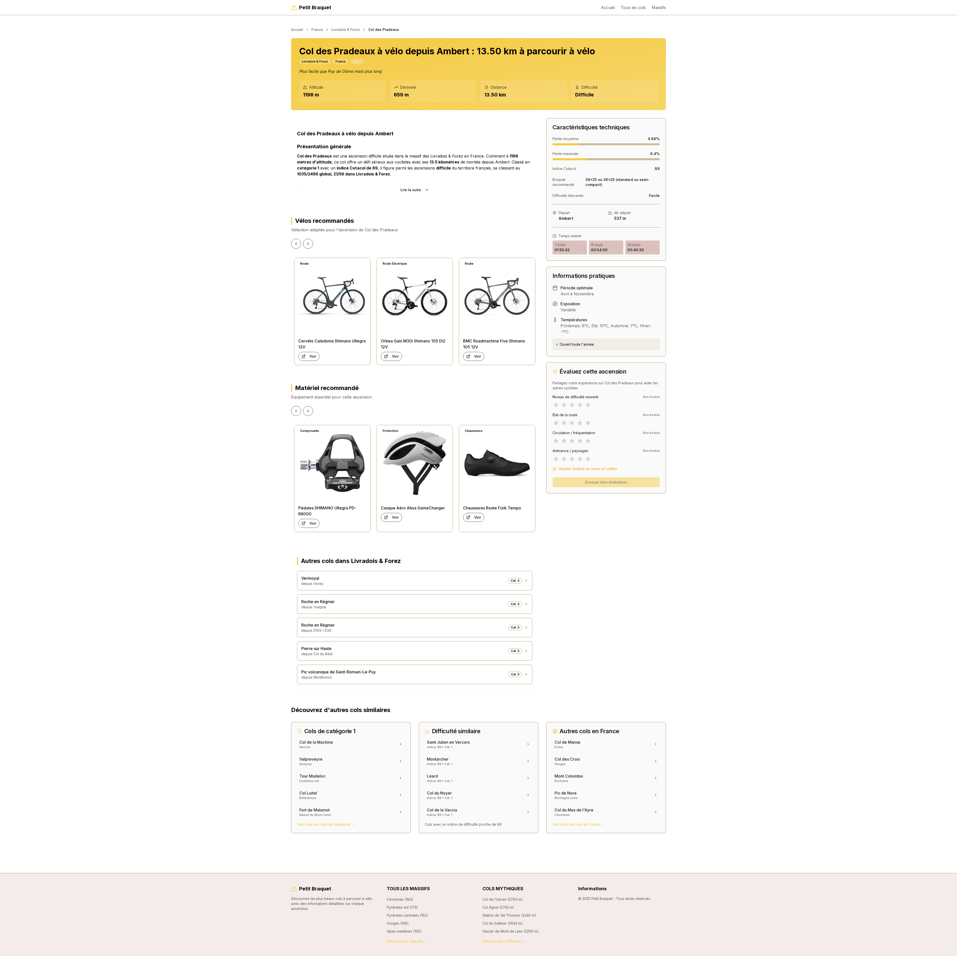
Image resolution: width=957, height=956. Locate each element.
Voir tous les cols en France (577, 824)
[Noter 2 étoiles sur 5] (563, 404)
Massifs (659, 7)
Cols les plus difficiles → (504, 941)
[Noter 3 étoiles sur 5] (571, 404)
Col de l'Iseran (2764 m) (502, 899)
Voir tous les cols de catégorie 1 (325, 824)
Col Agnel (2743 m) (498, 907)
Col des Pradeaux (383, 29)
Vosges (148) (398, 923)
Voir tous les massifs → (407, 941)
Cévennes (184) (400, 899)
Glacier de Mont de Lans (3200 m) (510, 931)
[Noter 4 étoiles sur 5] (579, 404)
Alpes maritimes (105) (404, 931)
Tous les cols (633, 7)
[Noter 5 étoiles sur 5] (587, 404)
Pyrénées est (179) (402, 907)
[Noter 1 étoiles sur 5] (556, 404)
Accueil (608, 7)
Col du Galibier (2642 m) (502, 923)
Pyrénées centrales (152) (407, 915)
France (317, 29)
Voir (313, 356)
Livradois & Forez (345, 29)
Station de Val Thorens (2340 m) (509, 915)
